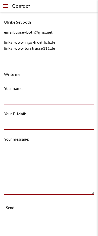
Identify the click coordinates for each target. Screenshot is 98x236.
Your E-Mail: (15, 113)
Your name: (13, 88)
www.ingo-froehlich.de (34, 42)
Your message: (16, 139)
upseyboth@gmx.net (34, 32)
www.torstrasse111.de (34, 48)
